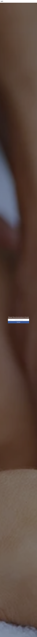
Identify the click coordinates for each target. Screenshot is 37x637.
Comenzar (18, 322)
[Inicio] (2, 1)
